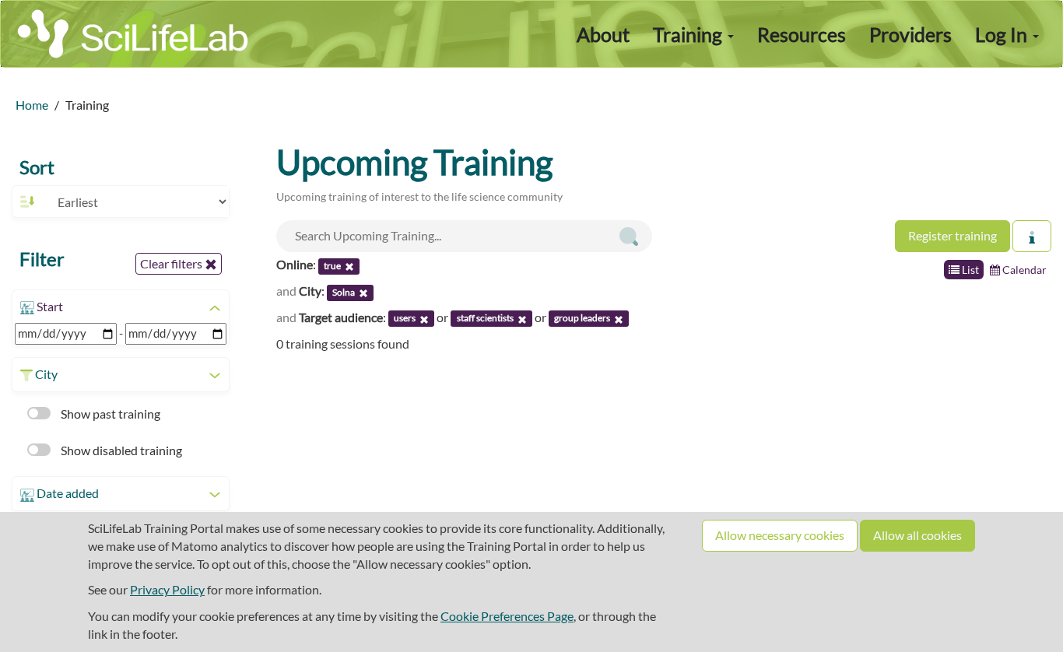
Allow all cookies (917, 535)
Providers (910, 34)
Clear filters (172, 263)
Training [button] (689, 34)
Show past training (109, 413)
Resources (801, 34)
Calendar (1023, 269)
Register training (952, 235)
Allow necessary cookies (779, 535)
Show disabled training (120, 450)
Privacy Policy (167, 589)
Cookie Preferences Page (507, 615)
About (603, 34)
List (969, 269)
